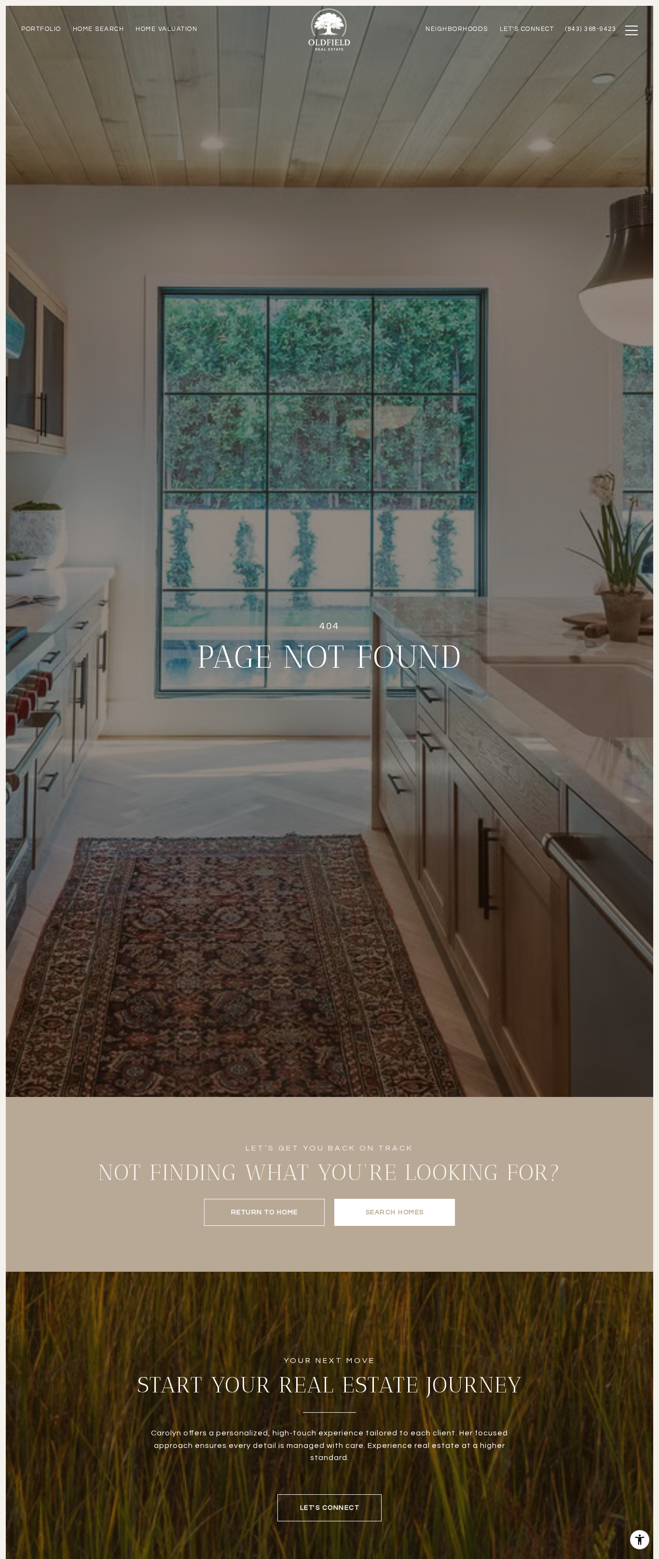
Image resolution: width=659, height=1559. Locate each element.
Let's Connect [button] (329, 1507)
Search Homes (395, 1212)
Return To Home (264, 1212)
